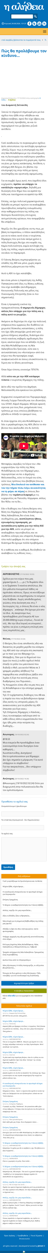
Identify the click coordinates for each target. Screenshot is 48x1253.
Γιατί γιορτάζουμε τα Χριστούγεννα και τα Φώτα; (22, 881)
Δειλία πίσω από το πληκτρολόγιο (17, 960)
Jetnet (40, 1246)
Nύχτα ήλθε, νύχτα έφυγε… (13, 886)
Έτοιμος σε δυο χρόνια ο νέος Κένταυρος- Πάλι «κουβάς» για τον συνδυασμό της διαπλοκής (22, 974)
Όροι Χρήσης (9, 1235)
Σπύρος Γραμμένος (10, 899)
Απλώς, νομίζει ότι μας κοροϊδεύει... (17, 910)
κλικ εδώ (11, 995)
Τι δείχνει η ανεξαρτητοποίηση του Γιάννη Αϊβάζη (23, 905)
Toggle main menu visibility (45, 31)
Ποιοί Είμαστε (36, 1235)
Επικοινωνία (24, 1238)
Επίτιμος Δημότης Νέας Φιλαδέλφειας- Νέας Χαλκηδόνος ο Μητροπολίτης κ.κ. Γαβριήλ (20, 945)
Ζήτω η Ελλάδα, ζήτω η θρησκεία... (16, 915)
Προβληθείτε (22, 1235)
